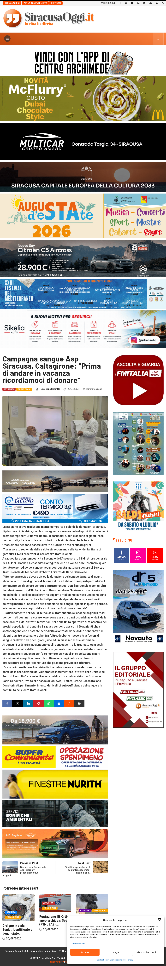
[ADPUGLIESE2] (55, 843)
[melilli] (138, 443)
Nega (116, 952)
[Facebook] (120, 3)
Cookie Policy (102, 960)
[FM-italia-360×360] (138, 380)
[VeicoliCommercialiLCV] (83, 141)
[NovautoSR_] (138, 607)
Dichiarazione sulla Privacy (121, 960)
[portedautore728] (55, 783)
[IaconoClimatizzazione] (55, 508)
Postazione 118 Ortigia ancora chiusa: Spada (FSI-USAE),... (18, 920)
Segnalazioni (12, 3)
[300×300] (138, 506)
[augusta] (83, 215)
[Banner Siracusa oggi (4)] (83, 258)
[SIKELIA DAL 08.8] (83, 329)
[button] (159, 920)
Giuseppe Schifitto (50, 389)
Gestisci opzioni (146, 952)
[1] (138, 689)
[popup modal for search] (158, 39)
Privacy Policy (56, 961)
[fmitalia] (83, 293)
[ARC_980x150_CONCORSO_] (83, 62)
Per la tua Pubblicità (35, 3)
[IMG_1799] (55, 756)
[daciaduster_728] (55, 481)
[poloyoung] (55, 729)
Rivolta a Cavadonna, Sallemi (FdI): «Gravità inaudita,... (55, 922)
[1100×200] (83, 176)
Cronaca (84, 912)
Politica (47, 910)
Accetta (84, 952)
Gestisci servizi (78, 943)
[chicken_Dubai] (83, 98)
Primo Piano (24, 389)
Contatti (56, 3)
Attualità (9, 389)
